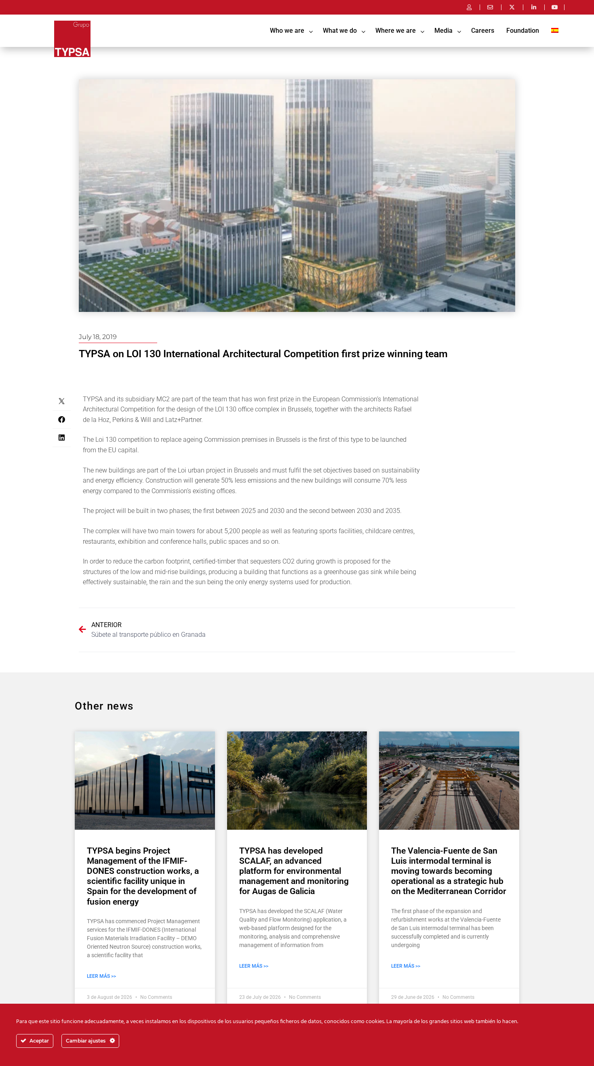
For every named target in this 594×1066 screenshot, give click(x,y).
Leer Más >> (101, 976)
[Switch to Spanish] (555, 31)
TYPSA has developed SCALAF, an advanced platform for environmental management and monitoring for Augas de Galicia (294, 871)
